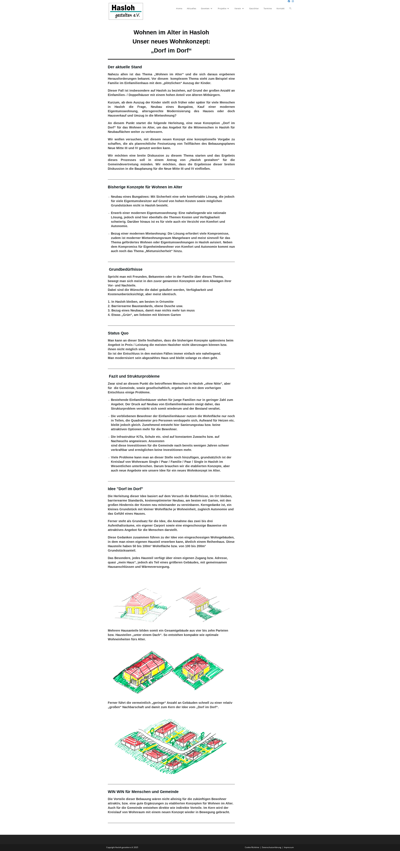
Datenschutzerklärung (271, 847)
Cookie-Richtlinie (252, 847)
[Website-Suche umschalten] (290, 8)
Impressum (289, 847)
